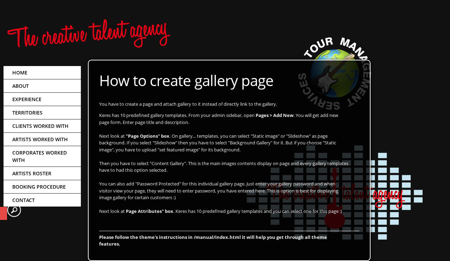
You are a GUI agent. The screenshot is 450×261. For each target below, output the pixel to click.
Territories (27, 112)
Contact (23, 200)
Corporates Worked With (39, 156)
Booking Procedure (39, 186)
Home (19, 72)
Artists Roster (31, 173)
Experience (26, 99)
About (20, 86)
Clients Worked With (40, 126)
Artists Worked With (40, 139)
